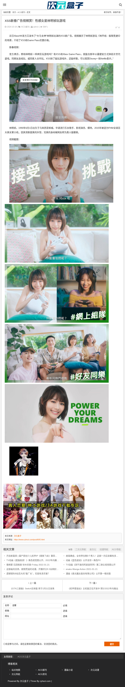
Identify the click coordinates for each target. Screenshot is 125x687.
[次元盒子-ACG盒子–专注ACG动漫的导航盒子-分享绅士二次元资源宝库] (65, 7)
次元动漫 (95, 670)
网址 (7, 616)
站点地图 (16, 670)
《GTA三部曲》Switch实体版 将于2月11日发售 (32, 588)
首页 (14, 12)
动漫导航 (104, 549)
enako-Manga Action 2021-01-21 (82, 569)
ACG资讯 (42, 674)
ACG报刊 (21, 12)
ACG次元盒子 (24, 656)
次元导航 (16, 674)
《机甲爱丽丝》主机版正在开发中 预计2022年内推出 (93, 588)
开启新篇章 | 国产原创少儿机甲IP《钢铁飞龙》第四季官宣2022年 (37, 556)
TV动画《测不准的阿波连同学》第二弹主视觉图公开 (91, 564)
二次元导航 (80, 549)
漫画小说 (68, 670)
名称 (7, 605)
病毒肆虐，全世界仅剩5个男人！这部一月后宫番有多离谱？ (94, 556)
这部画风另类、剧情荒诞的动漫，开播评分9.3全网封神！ (33, 569)
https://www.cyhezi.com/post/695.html (29, 540)
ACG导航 (116, 549)
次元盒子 (17, 536)
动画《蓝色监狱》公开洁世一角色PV (83, 560)
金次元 (93, 549)
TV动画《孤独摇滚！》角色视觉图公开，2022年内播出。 (33, 560)
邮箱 (7, 610)
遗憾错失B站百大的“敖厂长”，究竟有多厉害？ (28, 573)
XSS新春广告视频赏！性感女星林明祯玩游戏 (35, 20)
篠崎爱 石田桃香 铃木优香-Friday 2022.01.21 (28, 564)
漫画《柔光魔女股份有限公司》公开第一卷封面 (88, 573)
